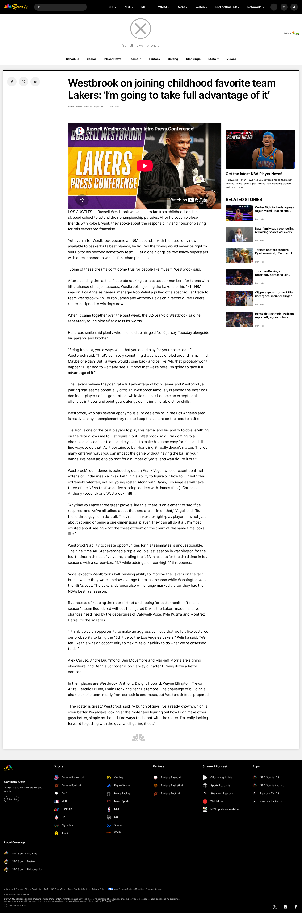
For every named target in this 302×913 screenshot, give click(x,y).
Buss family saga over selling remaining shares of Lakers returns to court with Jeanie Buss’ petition (274, 230)
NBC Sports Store (58, 889)
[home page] (16, 7)
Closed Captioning (33, 889)
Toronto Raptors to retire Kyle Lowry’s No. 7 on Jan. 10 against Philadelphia (274, 251)
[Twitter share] (23, 81)
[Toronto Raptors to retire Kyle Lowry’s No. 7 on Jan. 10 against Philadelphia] (239, 255)
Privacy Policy (99, 889)
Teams (133, 59)
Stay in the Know (14, 781)
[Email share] (35, 81)
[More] (273, 7)
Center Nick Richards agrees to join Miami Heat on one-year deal (274, 209)
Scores (91, 59)
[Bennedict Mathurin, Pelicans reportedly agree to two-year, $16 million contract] (239, 319)
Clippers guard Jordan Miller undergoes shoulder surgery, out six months (274, 294)
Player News (112, 59)
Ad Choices (84, 889)
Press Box (72, 889)
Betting (173, 59)
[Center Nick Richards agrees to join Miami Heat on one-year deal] (239, 213)
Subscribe (12, 799)
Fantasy (154, 59)
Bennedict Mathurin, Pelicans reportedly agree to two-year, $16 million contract (274, 315)
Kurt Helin (76, 106)
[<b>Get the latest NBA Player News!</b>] (260, 149)
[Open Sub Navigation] (116, 7)
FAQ (46, 889)
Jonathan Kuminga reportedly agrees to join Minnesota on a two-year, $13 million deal (272, 272)
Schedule (72, 59)
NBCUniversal (23, 894)
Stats (212, 59)
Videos (231, 59)
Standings (193, 59)
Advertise (8, 889)
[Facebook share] (12, 81)
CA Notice (139, 889)
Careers (19, 889)
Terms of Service (154, 889)
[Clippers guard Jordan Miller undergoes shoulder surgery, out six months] (239, 298)
